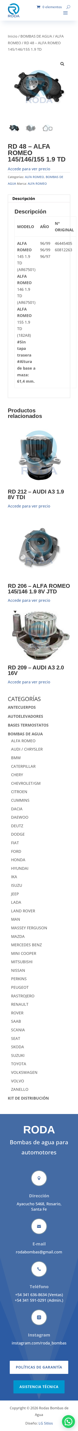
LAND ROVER (23, 910)
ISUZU (16, 885)
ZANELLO (19, 1089)
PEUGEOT (20, 987)
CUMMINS (20, 800)
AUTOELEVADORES (25, 716)
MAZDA (18, 936)
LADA (16, 902)
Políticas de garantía (39, 1367)
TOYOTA (18, 1063)
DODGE (18, 834)
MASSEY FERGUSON (29, 927)
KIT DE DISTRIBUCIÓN (28, 1098)
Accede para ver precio (29, 168)
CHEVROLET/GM (26, 783)
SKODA (17, 1046)
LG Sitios (46, 1423)
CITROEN (19, 791)
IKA (14, 876)
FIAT (15, 842)
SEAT (15, 1038)
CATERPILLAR (23, 766)
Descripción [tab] (23, 198)
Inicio (12, 36)
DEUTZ (17, 825)
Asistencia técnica (39, 1386)
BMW (16, 757)
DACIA (17, 808)
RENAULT (19, 1004)
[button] (62, 64)
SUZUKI (17, 1055)
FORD (16, 851)
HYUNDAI (19, 868)
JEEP (15, 893)
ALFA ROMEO (34, 177)
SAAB (16, 1021)
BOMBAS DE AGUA (36, 36)
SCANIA (18, 1029)
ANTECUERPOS (22, 707)
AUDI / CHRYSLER (27, 749)
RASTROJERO (22, 995)
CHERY (17, 774)
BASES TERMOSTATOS (28, 725)
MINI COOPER (23, 953)
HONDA (18, 859)
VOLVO (17, 1081)
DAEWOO (19, 817)
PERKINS (19, 978)
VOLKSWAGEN (24, 1072)
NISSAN (18, 970)
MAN (15, 919)
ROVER (17, 1012)
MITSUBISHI (21, 961)
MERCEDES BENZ (26, 944)
